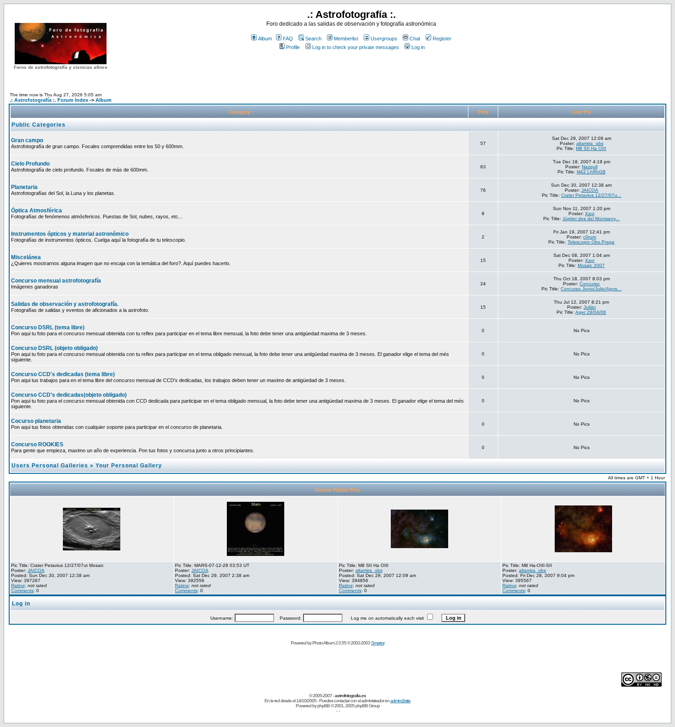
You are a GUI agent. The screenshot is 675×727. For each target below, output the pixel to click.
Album (265, 38)
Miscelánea (26, 257)
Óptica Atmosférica (36, 210)
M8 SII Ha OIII (591, 148)
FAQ (288, 38)
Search (313, 38)
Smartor (377, 642)
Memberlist (346, 38)
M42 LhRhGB (591, 171)
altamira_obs (589, 143)
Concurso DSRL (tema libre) (47, 327)
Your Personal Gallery (129, 465)
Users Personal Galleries (49, 465)
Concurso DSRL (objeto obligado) (54, 348)
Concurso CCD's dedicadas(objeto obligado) (69, 395)
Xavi (589, 213)
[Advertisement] (351, 68)
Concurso (589, 283)
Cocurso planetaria (36, 421)
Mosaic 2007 (591, 265)
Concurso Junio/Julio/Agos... (591, 288)
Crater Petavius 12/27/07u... (591, 195)
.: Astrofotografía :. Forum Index (49, 100)
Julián (590, 307)
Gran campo (27, 140)
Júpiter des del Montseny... (590, 218)
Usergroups (384, 38)
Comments (22, 590)
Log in (418, 47)
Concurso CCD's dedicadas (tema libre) (63, 374)
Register (442, 38)
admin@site (400, 700)
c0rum (589, 236)
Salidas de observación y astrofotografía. (64, 304)
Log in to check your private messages (355, 47)
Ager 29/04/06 (590, 312)
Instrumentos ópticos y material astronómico (70, 234)
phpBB (323, 705)
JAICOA (589, 190)
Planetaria (24, 187)
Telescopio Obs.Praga (591, 241)
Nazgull (589, 166)
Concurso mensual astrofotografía (56, 280)
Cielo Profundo (30, 164)
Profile (293, 47)
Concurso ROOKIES (37, 444)
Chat (415, 38)
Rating (18, 585)
